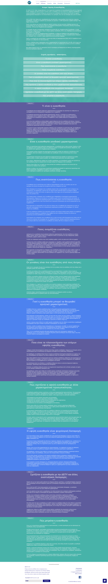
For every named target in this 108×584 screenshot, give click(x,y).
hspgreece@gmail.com (77, 571)
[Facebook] (80, 577)
